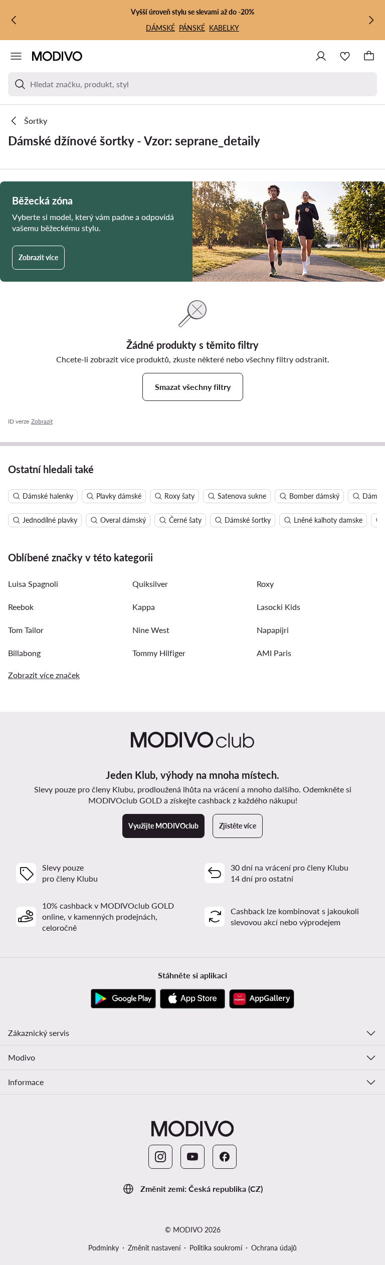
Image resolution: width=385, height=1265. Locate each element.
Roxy (265, 583)
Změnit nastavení (154, 1247)
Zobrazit (42, 421)
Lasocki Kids (278, 606)
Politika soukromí (215, 1247)
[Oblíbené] (345, 56)
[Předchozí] (14, 20)
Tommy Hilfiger (158, 653)
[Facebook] (225, 1157)
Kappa (143, 606)
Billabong (24, 653)
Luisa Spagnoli (33, 583)
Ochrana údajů (274, 1247)
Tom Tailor (26, 630)
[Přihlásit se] (321, 56)
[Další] (371, 20)
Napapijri (273, 630)
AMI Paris (274, 653)
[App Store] (192, 999)
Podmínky (103, 1247)
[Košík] (369, 56)
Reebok (21, 606)
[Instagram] (160, 1157)
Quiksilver (150, 583)
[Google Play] (123, 999)
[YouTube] (192, 1157)
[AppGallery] (261, 999)
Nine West (150, 630)
